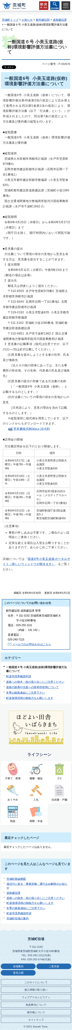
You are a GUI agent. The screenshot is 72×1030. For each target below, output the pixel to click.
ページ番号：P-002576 (56, 64)
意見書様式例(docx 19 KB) (31, 428)
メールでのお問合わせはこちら (31, 644)
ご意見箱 (54, 966)
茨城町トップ (10, 19)
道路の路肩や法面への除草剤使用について (32, 687)
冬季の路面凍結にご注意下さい (25, 692)
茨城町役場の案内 (17, 918)
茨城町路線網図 (16, 878)
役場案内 (18, 966)
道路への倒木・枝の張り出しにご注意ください (35, 681)
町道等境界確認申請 (18, 676)
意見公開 (18, 972)
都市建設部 (43, 19)
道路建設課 (60, 19)
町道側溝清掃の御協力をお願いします (29, 698)
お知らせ (27, 19)
